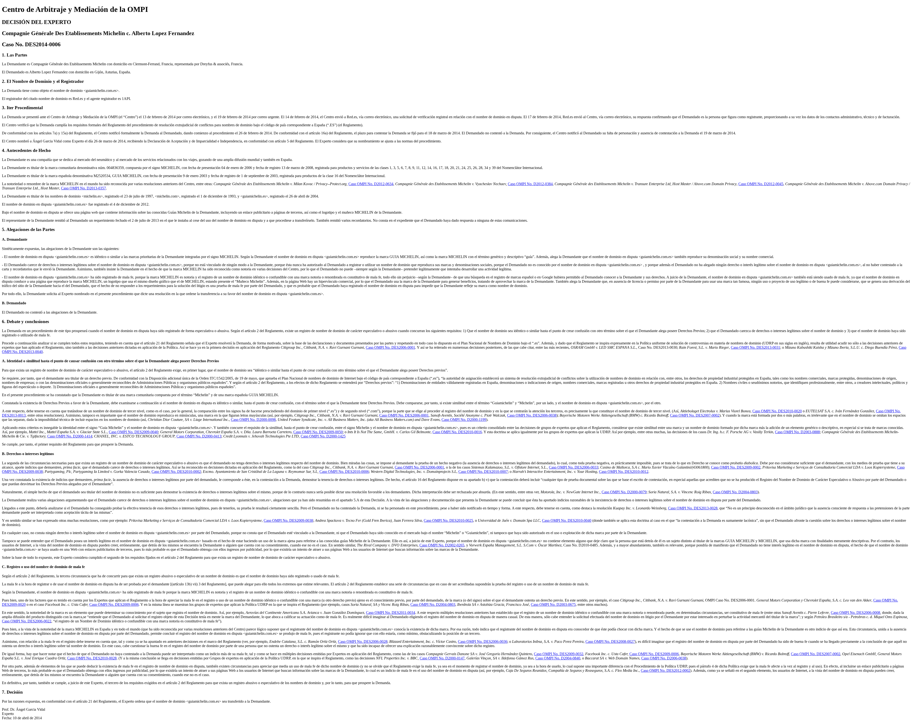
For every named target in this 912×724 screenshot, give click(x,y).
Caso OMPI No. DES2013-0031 (755, 347)
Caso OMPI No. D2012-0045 (760, 184)
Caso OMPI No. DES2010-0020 (777, 411)
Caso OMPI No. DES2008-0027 (610, 641)
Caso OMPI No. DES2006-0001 (390, 347)
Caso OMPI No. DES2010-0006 (344, 472)
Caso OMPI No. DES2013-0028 (692, 508)
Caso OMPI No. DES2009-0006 (114, 604)
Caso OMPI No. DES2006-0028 (362, 641)
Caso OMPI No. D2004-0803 (735, 492)
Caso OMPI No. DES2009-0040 (133, 432)
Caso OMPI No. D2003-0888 (797, 432)
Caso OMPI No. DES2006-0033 (573, 467)
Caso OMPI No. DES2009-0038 (288, 520)
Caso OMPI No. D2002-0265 (441, 545)
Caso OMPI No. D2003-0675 (553, 604)
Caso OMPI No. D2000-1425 (323, 436)
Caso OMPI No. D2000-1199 (464, 420)
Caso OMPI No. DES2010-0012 (623, 472)
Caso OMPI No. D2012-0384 (530, 184)
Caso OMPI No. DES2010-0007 (483, 472)
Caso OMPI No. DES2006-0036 (482, 641)
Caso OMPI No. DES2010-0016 (457, 432)
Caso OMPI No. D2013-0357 (83, 188)
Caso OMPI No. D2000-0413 (198, 436)
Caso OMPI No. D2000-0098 (253, 420)
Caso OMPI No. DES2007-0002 (694, 415)
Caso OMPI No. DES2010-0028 (92, 658)
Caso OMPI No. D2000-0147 (442, 658)
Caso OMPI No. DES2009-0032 (558, 654)
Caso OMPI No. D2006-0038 (663, 658)
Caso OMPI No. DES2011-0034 (390, 613)
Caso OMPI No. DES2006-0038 (531, 415)
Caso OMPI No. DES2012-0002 (665, 670)
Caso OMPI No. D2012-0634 (370, 184)
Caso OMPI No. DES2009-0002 (735, 467)
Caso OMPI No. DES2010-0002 (176, 472)
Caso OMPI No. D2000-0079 (624, 492)
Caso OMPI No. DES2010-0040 (566, 520)
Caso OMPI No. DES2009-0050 (318, 432)
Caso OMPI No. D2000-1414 (69, 436)
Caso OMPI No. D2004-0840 (557, 658)
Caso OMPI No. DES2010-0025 (448, 520)
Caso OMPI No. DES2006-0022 (26, 621)
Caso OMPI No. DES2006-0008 (855, 613)
